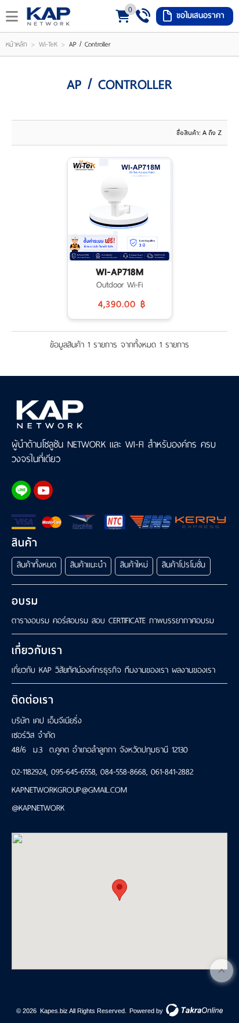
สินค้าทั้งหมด (36, 564)
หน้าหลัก (16, 44)
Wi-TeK (48, 44)
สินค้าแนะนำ (88, 564)
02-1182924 (29, 772)
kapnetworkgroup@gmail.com (69, 790)
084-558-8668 (123, 772)
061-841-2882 (172, 772)
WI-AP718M (120, 272)
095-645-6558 (73, 772)
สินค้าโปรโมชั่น (183, 564)
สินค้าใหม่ (134, 564)
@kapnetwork (38, 808)
